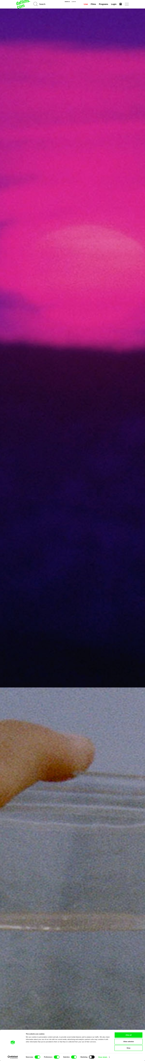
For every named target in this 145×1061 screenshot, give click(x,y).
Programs (103, 4)
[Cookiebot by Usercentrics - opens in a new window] (12, 1057)
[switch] (56, 1057)
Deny (128, 1048)
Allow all (128, 1035)
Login (113, 4)
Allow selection (128, 1041)
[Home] (23, 4)
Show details (102, 1057)
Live (86, 4)
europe (74, 1)
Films (93, 4)
